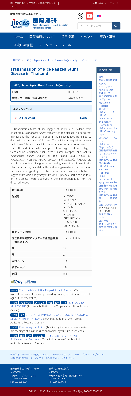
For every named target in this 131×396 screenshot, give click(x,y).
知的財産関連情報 (19, 357)
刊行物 (16, 60)
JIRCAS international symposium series (108, 179)
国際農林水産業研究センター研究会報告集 (108, 188)
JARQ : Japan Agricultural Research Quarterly (51, 60)
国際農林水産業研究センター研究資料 (108, 198)
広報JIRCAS (105, 93)
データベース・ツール (55, 45)
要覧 (101, 77)
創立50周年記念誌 (108, 96)
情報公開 (14, 354)
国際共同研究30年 (108, 204)
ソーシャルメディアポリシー (64, 354)
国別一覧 (103, 220)
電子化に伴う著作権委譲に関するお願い (108, 227)
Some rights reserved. (59, 391)
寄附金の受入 (52, 357)
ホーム (18, 36)
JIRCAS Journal (106, 166)
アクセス (114, 3)
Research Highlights (104, 171)
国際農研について (42, 36)
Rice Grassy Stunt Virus (32, 327)
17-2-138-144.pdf (27, 117)
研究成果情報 (23, 45)
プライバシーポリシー (92, 354)
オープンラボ (37, 357)
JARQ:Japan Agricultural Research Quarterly (105, 104)
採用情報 (67, 36)
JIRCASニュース (107, 112)
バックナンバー (91, 60)
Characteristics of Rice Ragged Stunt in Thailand (46, 290)
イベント (86, 36)
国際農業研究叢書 (108, 150)
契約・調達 (108, 36)
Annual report (106, 89)
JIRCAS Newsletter (108, 128)
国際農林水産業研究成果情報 (108, 161)
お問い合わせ (99, 3)
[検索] (116, 25)
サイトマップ (68, 357)
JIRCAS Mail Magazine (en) (106, 145)
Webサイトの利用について (34, 354)
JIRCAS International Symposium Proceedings (105, 120)
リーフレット (105, 86)
